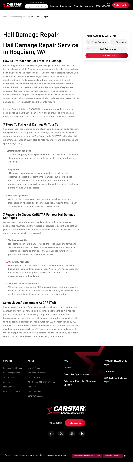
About (31, 360)
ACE (66, 360)
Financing (78, 6)
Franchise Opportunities (76, 374)
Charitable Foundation (37, 372)
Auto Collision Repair (12, 391)
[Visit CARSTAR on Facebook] (51, 433)
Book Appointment (108, 49)
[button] (126, 456)
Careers (89, 6)
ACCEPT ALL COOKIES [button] (113, 456)
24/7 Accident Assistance (9, 379)
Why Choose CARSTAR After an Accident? (41, 384)
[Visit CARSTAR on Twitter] (61, 433)
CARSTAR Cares (34, 391)
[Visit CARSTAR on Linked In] (82, 433)
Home (4, 16)
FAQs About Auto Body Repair (115, 362)
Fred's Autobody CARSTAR (20, 16)
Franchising (65, 6)
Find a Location (121, 5)
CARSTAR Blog (34, 377)
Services (54, 6)
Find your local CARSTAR (35, 3)
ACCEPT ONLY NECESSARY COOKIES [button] (87, 456)
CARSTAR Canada (35, 396)
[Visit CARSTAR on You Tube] (72, 433)
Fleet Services (9, 386)
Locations (109, 371)
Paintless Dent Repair (12, 368)
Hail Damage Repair (11, 372)
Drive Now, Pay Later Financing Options (80, 383)
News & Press (34, 368)
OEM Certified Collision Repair (115, 379)
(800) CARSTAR (103, 5)
